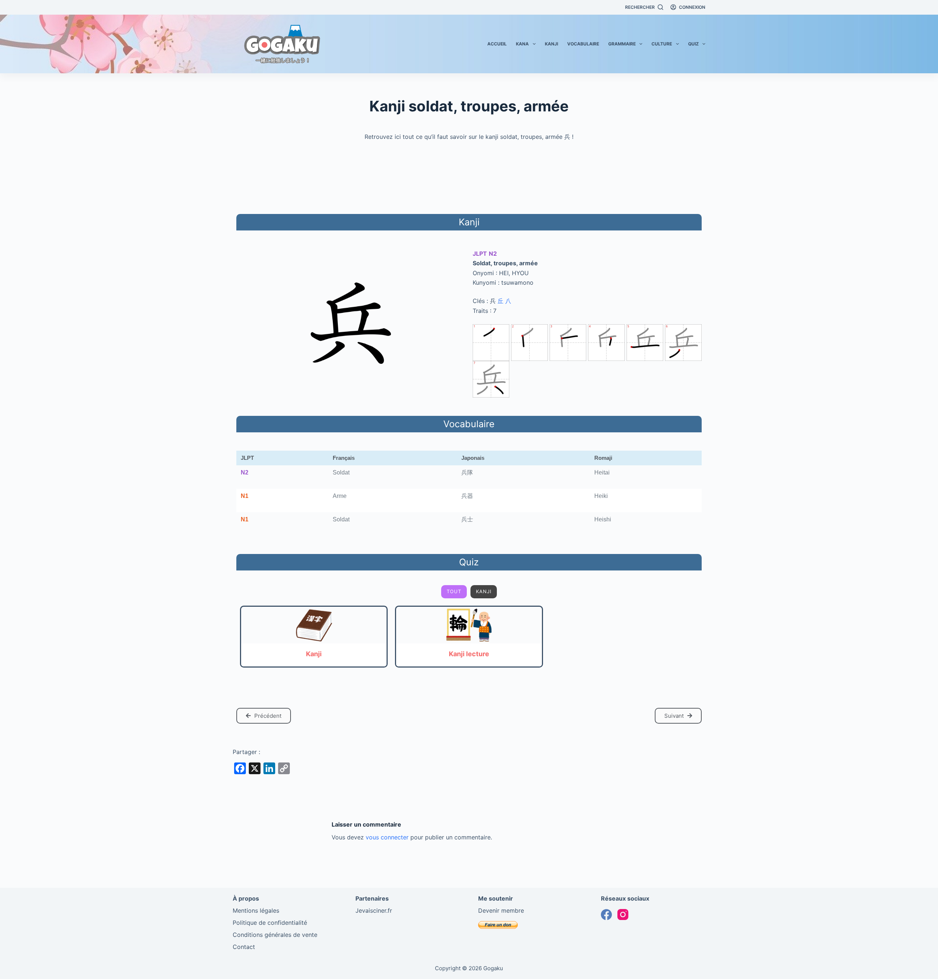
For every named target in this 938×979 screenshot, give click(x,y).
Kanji (551, 44)
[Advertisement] (469, 176)
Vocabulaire (583, 44)
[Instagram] (622, 914)
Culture (661, 44)
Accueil (497, 44)
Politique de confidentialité (270, 922)
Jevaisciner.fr (373, 910)
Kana (522, 44)
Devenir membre (501, 910)
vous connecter (387, 837)
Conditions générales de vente (275, 934)
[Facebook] (606, 914)
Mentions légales (256, 910)
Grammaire (622, 44)
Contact (244, 946)
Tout (454, 591)
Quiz (693, 44)
